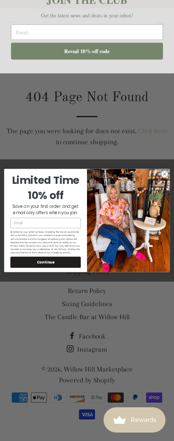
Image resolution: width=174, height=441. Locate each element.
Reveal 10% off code (86, 61)
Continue (46, 261)
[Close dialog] (164, 173)
